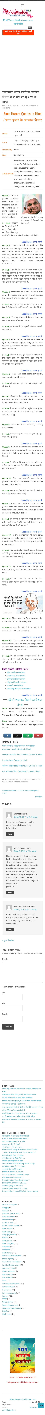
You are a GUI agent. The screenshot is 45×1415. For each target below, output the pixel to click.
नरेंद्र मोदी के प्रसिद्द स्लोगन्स (16, 682)
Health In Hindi (7, 1223)
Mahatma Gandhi (8, 1271)
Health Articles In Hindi (10, 1225)
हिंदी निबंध (5, 1238)
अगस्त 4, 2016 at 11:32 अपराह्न (25, 909)
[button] (22, 6)
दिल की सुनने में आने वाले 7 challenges (14, 1183)
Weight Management (10, 1305)
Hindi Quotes (16, 779)
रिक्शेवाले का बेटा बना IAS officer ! (12, 1172)
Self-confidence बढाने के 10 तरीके (13, 1141)
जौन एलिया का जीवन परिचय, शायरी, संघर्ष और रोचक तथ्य (19, 1094)
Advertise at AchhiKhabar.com (22, 1399)
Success (5, 1296)
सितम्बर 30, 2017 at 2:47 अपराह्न (25, 817)
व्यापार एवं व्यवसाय (7, 1220)
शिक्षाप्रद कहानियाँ (7, 1259)
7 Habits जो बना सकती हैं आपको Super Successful (18, 1152)
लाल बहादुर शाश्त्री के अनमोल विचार (19, 688)
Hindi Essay (6, 1232)
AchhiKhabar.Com (9, 1410)
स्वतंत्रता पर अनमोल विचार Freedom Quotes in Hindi (22, 754)
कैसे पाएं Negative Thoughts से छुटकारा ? (15, 1180)
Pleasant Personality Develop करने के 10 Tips (18, 1163)
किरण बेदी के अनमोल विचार (16, 675)
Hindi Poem (6, 1314)
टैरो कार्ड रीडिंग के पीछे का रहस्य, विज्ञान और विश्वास (17, 1098)
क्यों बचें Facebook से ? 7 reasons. (13, 1166)
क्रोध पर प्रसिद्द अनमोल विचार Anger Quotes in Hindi (22, 765)
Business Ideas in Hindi (10, 1213)
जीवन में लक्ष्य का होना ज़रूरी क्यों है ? (13, 1177)
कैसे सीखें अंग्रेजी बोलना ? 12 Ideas (13, 1155)
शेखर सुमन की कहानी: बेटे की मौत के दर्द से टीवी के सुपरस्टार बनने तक (22, 1107)
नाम (3, 992)
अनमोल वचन (17, 782)
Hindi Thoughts (28, 779)
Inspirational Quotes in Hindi (14, 760)
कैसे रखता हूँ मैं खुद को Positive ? (12, 1185)
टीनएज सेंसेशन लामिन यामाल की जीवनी (13, 1110)
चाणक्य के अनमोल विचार (15, 685)
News (4, 1280)
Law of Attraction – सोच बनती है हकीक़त (15, 1174)
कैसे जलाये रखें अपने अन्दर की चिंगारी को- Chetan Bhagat (20, 1191)
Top (41, 1405)
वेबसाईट (5, 1014)
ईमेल (3, 1003)
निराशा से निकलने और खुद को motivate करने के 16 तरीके (19, 1150)
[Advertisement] (22, 61)
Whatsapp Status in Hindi (11, 1308)
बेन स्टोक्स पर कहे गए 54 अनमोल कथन (13, 1104)
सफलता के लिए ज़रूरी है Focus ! (12, 1169)
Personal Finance (8, 1287)
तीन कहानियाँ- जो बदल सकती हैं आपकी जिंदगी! (15, 1136)
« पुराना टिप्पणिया (8, 940)
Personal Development (11, 1284)
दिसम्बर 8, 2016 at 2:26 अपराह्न (25, 851)
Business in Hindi (8, 1216)
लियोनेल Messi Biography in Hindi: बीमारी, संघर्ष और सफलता (21, 1101)
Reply (10, 834)
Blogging (5, 1207)
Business (5, 1211)
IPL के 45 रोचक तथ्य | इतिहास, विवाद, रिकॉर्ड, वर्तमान (18, 1116)
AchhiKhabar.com (36, 1407)
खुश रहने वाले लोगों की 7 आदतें (11, 1144)
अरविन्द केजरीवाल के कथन (16, 679)
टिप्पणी (5, 959)
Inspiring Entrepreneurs (11, 1265)
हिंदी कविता (5, 1311)
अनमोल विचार (24, 782)
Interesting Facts (8, 1268)
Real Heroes (6, 1290)
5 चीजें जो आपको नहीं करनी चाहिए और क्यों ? (15, 1139)
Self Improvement (9, 1293)
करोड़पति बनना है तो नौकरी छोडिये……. (13, 1158)
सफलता (4, 1299)
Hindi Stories (7, 1253)
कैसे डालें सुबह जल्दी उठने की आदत (12, 1161)
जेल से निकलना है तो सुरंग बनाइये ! (12, 1147)
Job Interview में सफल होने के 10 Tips (14, 1188)
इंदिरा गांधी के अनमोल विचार (16, 672)
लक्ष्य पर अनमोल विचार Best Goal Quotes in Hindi (21, 771)
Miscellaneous (7, 1274)
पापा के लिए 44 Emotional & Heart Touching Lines (19, 1113)
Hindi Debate (7, 1229)
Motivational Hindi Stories (11, 1256)
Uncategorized (7, 1302)
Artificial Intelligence (9, 1204)
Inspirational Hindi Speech (11, 1262)
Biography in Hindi (9, 1234)
